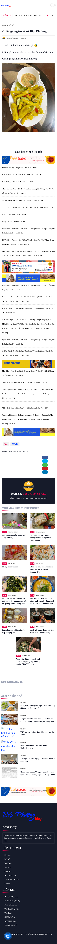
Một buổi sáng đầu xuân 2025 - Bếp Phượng (14, 536)
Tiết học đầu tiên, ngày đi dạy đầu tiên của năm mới (37, 760)
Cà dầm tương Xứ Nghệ (13, 901)
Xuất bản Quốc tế (11, 925)
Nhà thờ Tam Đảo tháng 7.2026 (14, 214)
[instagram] (19, 939)
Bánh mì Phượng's (11, 905)
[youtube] (22, 939)
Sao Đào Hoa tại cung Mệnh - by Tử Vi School (19, 168)
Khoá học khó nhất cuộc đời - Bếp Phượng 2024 (14, 631)
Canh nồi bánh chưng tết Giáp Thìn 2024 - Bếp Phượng (42, 631)
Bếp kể (11, 25)
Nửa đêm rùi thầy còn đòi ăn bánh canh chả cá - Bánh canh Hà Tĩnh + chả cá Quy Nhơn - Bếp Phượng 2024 (42, 601)
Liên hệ (7, 883)
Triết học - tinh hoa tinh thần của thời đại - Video (38, 733)
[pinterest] (45, 468)
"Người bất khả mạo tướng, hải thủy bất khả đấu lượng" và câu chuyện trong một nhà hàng (37, 720)
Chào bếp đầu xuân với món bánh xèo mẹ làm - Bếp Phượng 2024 (41, 569)
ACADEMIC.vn (10, 921)
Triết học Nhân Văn (12, 909)
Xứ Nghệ (8, 867)
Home (4, 25)
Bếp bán (7, 855)
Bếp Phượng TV (10, 875)
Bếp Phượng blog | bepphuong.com (36, 934)
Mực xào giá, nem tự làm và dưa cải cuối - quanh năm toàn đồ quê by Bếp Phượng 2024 (14, 601)
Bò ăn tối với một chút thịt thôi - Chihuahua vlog (33, 746)
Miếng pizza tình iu (10, 567)
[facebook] (45, 457)
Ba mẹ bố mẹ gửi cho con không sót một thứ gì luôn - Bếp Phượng (41, 537)
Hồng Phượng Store (12, 897)
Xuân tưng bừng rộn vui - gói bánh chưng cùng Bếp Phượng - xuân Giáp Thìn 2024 (28, 661)
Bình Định (8, 863)
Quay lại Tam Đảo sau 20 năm (13, 221)
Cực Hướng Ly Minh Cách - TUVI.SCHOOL (18, 182)
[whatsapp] (45, 465)
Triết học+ (8, 913)
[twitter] (45, 461)
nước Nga (8, 871)
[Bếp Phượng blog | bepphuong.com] (6, 7)
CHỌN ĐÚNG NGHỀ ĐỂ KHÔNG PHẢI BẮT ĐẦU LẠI (21, 175)
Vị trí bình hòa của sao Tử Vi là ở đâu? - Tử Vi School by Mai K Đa (27, 207)
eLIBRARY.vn (10, 917)
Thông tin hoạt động (12, 879)
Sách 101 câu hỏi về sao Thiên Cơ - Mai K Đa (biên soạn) (23, 200)
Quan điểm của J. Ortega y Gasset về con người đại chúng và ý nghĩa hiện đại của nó (37, 773)
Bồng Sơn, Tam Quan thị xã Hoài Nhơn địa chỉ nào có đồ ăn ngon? (38, 707)
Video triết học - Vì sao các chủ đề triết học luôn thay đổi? (25, 382)
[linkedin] (45, 472)
